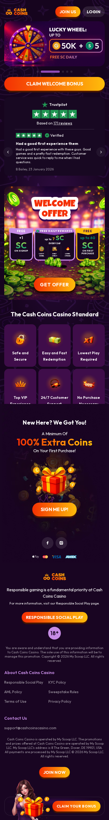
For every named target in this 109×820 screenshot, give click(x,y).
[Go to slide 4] (67, 72)
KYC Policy (57, 682)
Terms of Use (15, 701)
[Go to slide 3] (63, 72)
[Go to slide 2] (50, 72)
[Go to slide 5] (71, 72)
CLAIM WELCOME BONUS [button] (54, 84)
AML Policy (13, 691)
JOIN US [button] (68, 11)
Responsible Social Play (23, 682)
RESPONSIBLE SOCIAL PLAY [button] (54, 617)
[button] (8, 152)
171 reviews (62, 123)
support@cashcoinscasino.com (30, 728)
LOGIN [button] (94, 11)
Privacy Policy (59, 701)
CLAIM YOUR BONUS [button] (76, 806)
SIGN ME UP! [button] (54, 509)
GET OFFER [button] (54, 285)
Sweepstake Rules (63, 691)
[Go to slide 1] (38, 72)
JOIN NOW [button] (54, 772)
